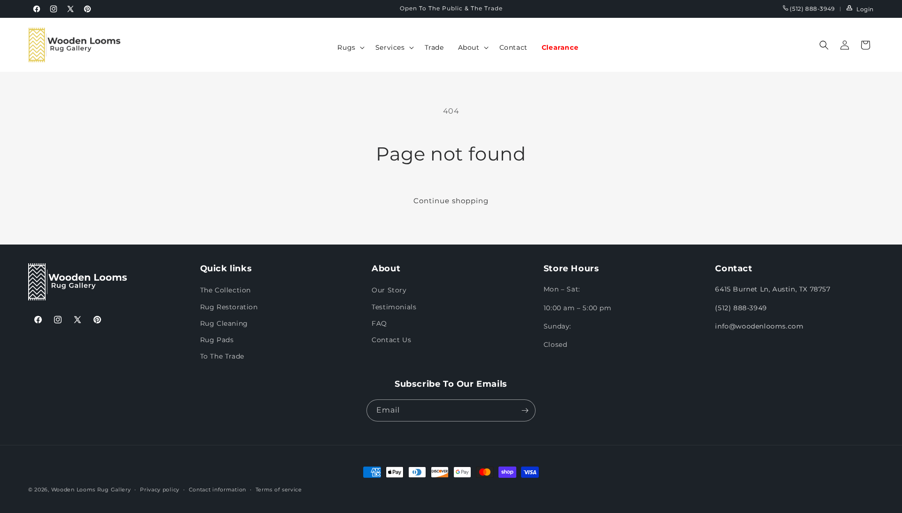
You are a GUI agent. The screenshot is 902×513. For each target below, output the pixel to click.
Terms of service (279, 489)
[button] (349, 47)
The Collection (225, 290)
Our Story (389, 290)
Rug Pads (217, 340)
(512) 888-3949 (811, 8)
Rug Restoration (229, 307)
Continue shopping (451, 200)
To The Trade (222, 356)
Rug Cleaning (224, 323)
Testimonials (394, 307)
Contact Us (391, 340)
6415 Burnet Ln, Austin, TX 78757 (772, 289)
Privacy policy (159, 489)
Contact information (217, 489)
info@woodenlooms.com (759, 326)
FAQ (379, 323)
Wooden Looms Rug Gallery (91, 489)
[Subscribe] (524, 410)
